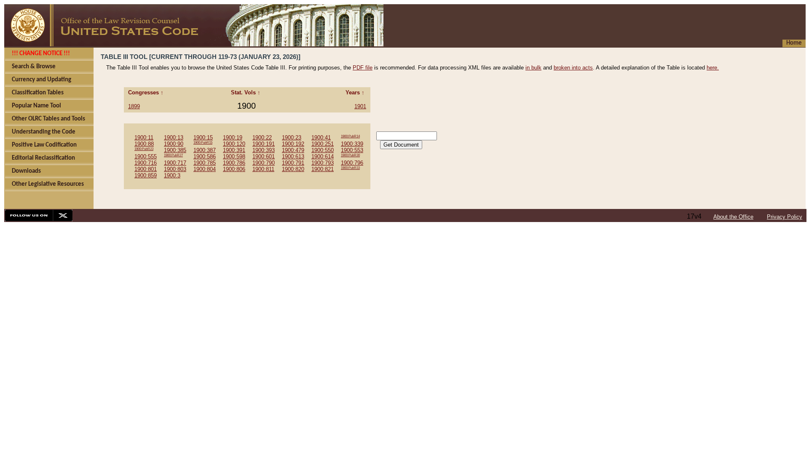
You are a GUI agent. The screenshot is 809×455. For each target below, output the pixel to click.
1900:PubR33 (350, 168)
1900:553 (352, 150)
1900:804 (204, 169)
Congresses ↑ (146, 92)
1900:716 (145, 163)
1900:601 (263, 156)
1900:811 (263, 169)
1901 (360, 106)
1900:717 (175, 163)
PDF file (362, 67)
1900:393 (263, 150)
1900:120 (234, 144)
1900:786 (234, 163)
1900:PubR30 (350, 155)
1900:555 (145, 156)
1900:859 (145, 175)
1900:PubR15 (202, 143)
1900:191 (263, 144)
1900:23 (291, 137)
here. (713, 67)
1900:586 (204, 156)
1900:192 (293, 144)
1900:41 (321, 137)
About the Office (733, 217)
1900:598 (234, 156)
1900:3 (172, 175)
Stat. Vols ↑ (246, 92)
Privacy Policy (784, 217)
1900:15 (203, 137)
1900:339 (352, 144)
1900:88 (144, 144)
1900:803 (175, 169)
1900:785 (204, 163)
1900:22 (262, 137)
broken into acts (573, 67)
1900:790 (263, 163)
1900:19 (232, 137)
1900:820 (293, 169)
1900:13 (173, 137)
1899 (134, 106)
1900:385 (175, 150)
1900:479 (293, 150)
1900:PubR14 (350, 136)
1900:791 (293, 163)
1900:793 (322, 163)
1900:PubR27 (173, 155)
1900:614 (322, 156)
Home (794, 43)
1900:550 (322, 150)
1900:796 (352, 163)
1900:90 (173, 144)
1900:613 (293, 156)
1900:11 (143, 137)
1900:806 (234, 169)
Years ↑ (356, 92)
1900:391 (234, 150)
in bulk (533, 67)
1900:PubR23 (143, 149)
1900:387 (204, 150)
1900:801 (145, 169)
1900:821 (322, 169)
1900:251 (322, 144)
